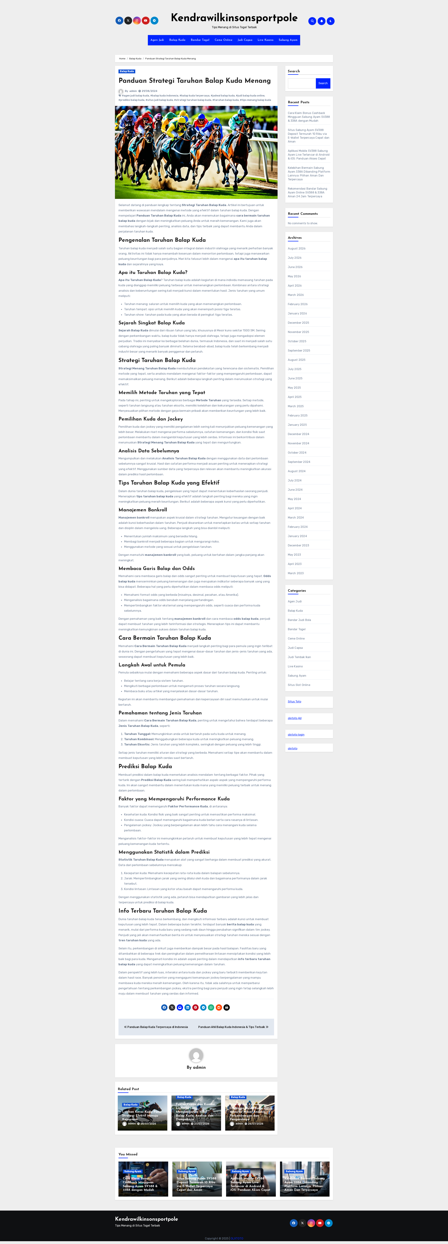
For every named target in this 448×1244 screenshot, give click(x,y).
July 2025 (295, 369)
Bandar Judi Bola (299, 620)
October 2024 (297, 452)
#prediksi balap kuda (131, 100)
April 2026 (295, 285)
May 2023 (294, 554)
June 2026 (295, 267)
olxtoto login (296, 734)
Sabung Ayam (288, 40)
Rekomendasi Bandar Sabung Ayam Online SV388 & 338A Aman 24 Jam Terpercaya (307, 192)
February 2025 (298, 415)
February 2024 (298, 527)
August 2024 (297, 471)
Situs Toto (294, 701)
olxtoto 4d (295, 718)
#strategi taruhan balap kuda (192, 100)
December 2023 (298, 545)
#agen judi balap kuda (135, 95)
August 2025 (297, 360)
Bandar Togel (200, 40)
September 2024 (299, 462)
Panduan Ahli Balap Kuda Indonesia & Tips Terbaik (231, 1027)
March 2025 (296, 406)
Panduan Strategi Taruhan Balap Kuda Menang (194, 81)
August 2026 (297, 248)
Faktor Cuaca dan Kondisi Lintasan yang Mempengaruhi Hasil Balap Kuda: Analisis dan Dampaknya (195, 1112)
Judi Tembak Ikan (299, 657)
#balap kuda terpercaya (194, 95)
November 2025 (298, 332)
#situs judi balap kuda (159, 100)
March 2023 (296, 573)
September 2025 (299, 350)
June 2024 (295, 489)
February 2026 (298, 304)
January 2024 (297, 536)
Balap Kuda (177, 40)
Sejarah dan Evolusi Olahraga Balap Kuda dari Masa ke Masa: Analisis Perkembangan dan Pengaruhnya (250, 1112)
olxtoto (292, 748)
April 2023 (295, 564)
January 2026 (297, 313)
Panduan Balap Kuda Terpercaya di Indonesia (157, 1027)
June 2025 (295, 378)
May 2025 (294, 387)
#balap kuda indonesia (164, 95)
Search (294, 71)
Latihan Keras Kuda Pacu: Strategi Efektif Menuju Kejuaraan (142, 1115)
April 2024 (295, 508)
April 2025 (295, 397)
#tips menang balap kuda (255, 100)
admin (133, 91)
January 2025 (297, 424)
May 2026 (294, 276)
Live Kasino (266, 40)
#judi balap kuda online (250, 95)
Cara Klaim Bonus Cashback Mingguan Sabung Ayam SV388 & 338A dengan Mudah (309, 116)
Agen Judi (157, 40)
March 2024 (296, 517)
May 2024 (294, 499)
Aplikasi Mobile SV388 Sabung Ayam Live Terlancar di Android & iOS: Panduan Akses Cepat (309, 154)
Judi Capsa (245, 40)
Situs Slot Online (299, 685)
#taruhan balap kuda (225, 100)
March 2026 (296, 295)
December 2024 (298, 434)
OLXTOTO (237, 1238)
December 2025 (298, 322)
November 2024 (298, 443)
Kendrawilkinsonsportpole (234, 18)
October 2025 (297, 341)
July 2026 (295, 257)
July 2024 (295, 480)
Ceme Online (224, 40)
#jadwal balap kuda (223, 95)
